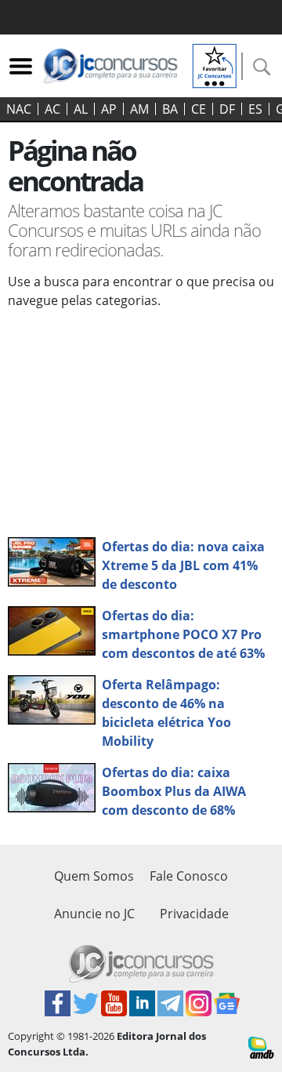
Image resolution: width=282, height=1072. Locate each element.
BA (170, 109)
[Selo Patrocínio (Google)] (214, 64)
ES (255, 109)
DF (227, 109)
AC (52, 109)
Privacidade (194, 913)
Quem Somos (94, 876)
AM (139, 109)
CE (198, 109)
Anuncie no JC (94, 913)
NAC (18, 109)
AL (81, 109)
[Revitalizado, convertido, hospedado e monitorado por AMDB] (261, 1046)
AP (109, 109)
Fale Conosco (189, 876)
